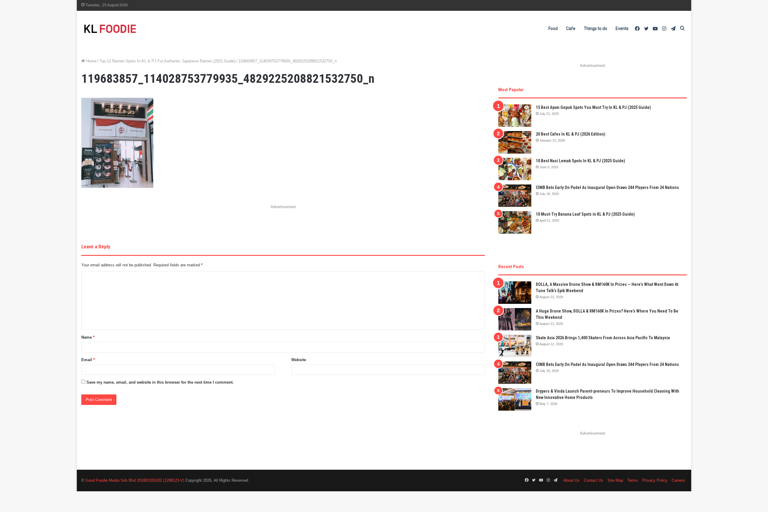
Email (88, 360)
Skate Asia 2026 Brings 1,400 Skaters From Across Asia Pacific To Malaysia (603, 337)
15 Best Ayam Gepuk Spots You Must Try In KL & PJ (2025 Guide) (593, 107)
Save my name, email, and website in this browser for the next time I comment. (160, 382)
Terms (632, 480)
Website (298, 360)
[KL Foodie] (133, 29)
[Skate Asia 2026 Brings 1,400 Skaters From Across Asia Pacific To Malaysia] (514, 346)
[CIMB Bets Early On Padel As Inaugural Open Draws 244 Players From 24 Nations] (514, 195)
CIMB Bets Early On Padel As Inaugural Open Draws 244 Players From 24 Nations (607, 187)
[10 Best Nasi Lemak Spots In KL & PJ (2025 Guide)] (514, 169)
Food (553, 28)
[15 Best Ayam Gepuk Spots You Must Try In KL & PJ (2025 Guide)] (514, 115)
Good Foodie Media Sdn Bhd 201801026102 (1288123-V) (135, 480)
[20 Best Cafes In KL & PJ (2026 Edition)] (514, 142)
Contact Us (593, 480)
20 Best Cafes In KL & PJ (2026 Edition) (570, 134)
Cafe (570, 28)
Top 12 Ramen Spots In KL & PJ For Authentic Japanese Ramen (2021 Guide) (167, 61)
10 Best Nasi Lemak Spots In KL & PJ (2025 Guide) (580, 160)
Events (622, 28)
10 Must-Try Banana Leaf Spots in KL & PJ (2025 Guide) (585, 214)
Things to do (595, 28)
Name (87, 337)
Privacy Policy (655, 480)
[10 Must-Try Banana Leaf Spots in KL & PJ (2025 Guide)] (514, 222)
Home (90, 61)
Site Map (615, 480)
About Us (571, 480)
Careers (678, 480)
